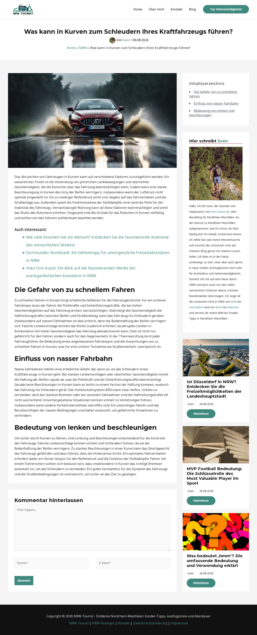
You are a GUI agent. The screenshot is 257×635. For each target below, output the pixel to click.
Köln (234, 301)
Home (137, 9)
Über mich (156, 9)
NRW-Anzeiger (103, 623)
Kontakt (177, 9)
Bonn (218, 307)
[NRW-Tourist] (23, 9)
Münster (233, 307)
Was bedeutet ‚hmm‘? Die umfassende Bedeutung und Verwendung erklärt (215, 560)
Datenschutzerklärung (150, 623)
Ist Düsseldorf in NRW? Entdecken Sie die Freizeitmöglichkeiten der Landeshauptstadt (214, 389)
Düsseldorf (196, 307)
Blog (192, 9)
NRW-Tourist (79, 623)
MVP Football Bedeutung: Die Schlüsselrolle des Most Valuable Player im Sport (214, 476)
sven (191, 404)
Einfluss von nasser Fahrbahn (216, 103)
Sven (223, 141)
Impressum (179, 623)
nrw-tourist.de (220, 211)
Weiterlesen (201, 414)
